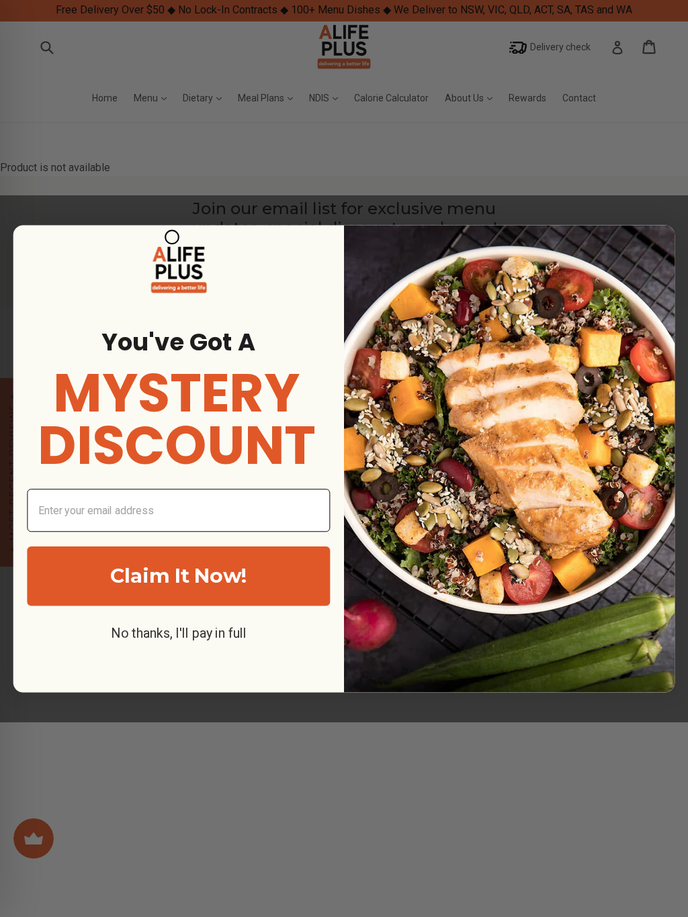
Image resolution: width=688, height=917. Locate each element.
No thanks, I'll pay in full (179, 633)
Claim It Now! (178, 575)
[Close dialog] (172, 237)
